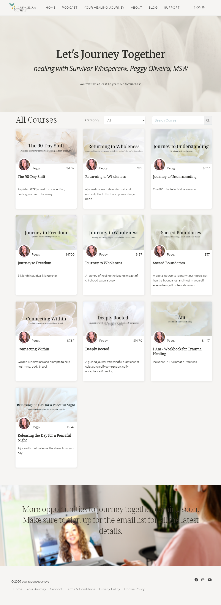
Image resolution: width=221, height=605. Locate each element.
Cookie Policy (134, 589)
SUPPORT (172, 7)
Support (56, 589)
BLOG (153, 7)
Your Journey (36, 589)
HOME (50, 7)
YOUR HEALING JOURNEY (104, 7)
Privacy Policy (109, 589)
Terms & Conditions (80, 589)
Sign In (199, 7)
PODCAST (69, 7)
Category (92, 120)
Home (17, 589)
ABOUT (136, 7)
